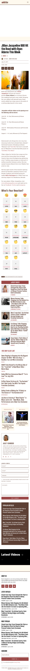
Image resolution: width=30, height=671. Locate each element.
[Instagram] (3, 456)
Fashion (13, 294)
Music (3, 387)
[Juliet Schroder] (2, 59)
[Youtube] (14, 586)
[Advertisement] (15, 21)
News (2, 378)
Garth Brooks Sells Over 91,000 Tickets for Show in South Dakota (22, 424)
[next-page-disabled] (27, 560)
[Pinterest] (9, 68)
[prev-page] (2, 560)
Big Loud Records (9, 276)
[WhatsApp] (12, 68)
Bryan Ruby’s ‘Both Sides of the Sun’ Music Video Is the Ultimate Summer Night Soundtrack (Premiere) (19, 340)
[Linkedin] (5, 456)
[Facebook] (2, 68)
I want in (14, 659)
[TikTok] (8, 456)
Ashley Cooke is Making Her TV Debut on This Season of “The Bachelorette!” (13, 392)
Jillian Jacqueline (18, 276)
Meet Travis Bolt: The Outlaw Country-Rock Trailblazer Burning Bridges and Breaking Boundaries (19, 315)
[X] (6, 68)
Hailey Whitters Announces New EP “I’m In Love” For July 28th (14, 375)
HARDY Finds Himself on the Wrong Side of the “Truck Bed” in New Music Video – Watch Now (14, 367)
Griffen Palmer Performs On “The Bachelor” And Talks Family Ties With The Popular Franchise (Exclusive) (14, 383)
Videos (12, 345)
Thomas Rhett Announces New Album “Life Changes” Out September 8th (8, 427)
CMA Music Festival (15, 309)
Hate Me (13, 147)
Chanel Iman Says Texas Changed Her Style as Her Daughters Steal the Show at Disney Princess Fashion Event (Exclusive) (19, 289)
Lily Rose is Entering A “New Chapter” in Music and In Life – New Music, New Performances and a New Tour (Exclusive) (14, 400)
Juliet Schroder (13, 58)
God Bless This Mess (8, 150)
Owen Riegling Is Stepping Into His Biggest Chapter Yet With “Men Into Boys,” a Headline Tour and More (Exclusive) (14, 358)
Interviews (13, 320)
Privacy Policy (17, 662)
